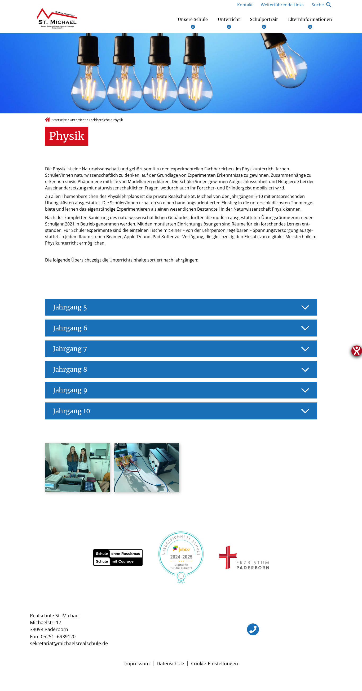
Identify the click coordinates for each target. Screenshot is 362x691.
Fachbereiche (99, 119)
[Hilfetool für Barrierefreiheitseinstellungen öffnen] (356, 351)
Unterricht (78, 119)
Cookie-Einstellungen (214, 663)
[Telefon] (253, 629)
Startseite (59, 119)
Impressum (137, 663)
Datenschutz (170, 663)
